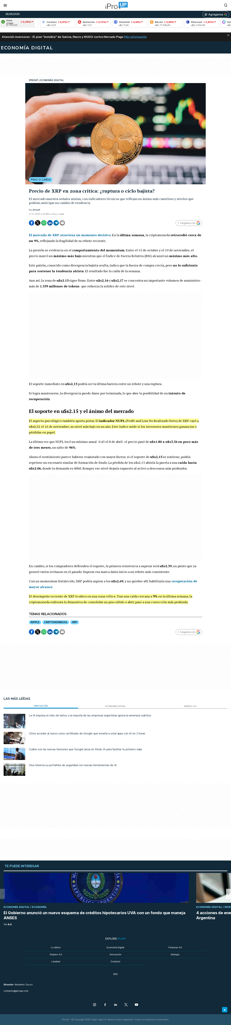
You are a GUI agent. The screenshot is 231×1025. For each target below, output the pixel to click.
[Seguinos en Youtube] (136, 1005)
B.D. (10, 924)
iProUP (36, 209)
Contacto (115, 961)
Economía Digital (115, 947)
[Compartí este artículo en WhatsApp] (44, 223)
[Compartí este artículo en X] (37, 223)
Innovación (115, 954)
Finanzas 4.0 (175, 947)
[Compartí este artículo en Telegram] (56, 223)
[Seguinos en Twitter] (126, 1005)
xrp (74, 622)
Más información (135, 37)
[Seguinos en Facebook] (105, 1005)
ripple (35, 622)
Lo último (56, 947)
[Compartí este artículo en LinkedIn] (50, 223)
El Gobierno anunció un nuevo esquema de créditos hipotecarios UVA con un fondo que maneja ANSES (94, 915)
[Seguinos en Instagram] (94, 1005)
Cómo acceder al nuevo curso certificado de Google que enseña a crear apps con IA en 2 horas (87, 733)
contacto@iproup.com (16, 991)
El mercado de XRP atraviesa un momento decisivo (70, 235)
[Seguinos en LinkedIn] (115, 1005)
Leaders (55, 961)
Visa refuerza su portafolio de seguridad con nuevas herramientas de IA (73, 765)
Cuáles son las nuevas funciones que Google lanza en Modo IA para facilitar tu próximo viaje (85, 749)
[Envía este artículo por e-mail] (62, 223)
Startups (175, 954)
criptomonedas (55, 622)
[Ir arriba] (224, 1009)
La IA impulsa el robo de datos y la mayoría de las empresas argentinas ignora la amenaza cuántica (90, 715)
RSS (115, 974)
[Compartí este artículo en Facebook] (31, 223)
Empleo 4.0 (56, 954)
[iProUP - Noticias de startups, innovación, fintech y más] (115, 5)
